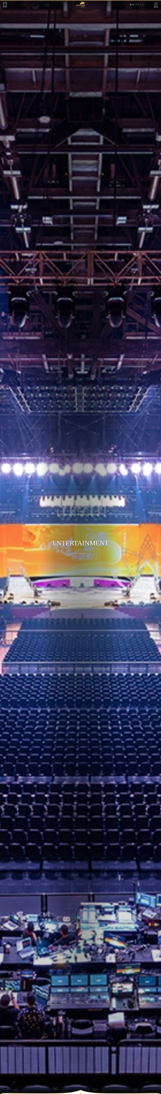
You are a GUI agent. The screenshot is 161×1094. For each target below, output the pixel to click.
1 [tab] (79, 1085)
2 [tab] (82, 1085)
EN (133, 5)
